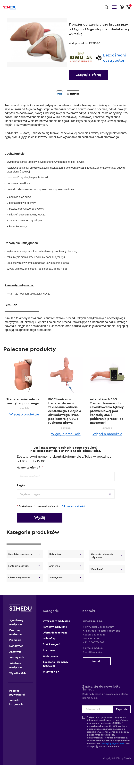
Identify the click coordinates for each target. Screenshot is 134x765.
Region (21, 485)
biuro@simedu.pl (93, 648)
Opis (59, 94)
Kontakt (97, 661)
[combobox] (66, 494)
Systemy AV (16, 646)
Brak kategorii (51, 644)
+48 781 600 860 (92, 652)
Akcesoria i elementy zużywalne (102, 556)
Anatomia (54, 566)
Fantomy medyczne (19, 566)
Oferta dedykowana (19, 578)
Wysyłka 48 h (98, 569)
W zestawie (73, 94)
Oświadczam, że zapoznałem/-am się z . (51, 506)
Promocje (15, 640)
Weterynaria (56, 578)
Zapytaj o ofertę (88, 74)
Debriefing (55, 554)
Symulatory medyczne (20, 554)
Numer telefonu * (30, 467)
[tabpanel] (37, 42)
